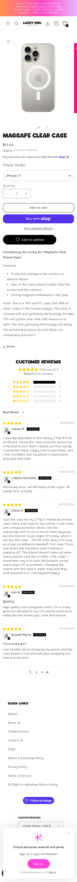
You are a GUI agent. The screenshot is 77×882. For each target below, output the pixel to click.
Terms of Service (20, 776)
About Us (14, 722)
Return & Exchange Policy (26, 758)
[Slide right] (47, 127)
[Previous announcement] (7, 8)
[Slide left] (29, 127)
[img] (12, 423)
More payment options (38, 228)
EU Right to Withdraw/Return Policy (33, 784)
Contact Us (15, 740)
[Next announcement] (69, 8)
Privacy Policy (17, 767)
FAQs (11, 749)
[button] (8, 23)
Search (13, 714)
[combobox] (39, 175)
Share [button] (11, 346)
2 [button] (37, 672)
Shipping (7, 150)
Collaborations (18, 731)
